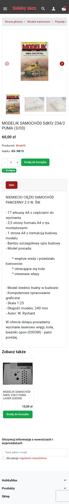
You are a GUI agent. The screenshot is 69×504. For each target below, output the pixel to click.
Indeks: (6, 151)
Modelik (21, 145)
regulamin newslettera (33, 458)
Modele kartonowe (38, 21)
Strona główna (13, 21)
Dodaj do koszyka (35, 162)
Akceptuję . (26, 458)
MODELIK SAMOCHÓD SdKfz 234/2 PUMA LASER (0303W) (17, 395)
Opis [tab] (11, 185)
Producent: (8, 145)
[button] (43, 8)
